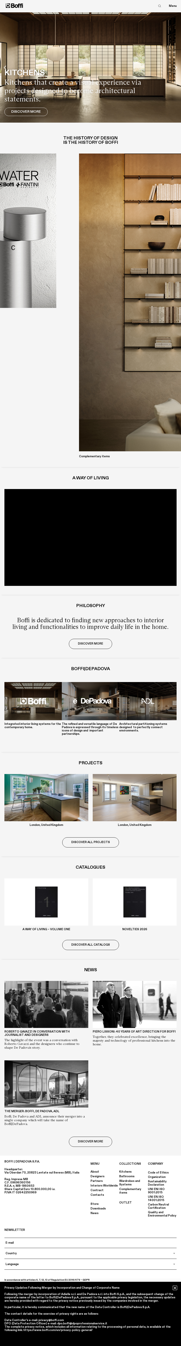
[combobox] (90, 1253)
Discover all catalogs (90, 945)
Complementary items (130, 1190)
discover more (90, 643)
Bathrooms (126, 1176)
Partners (96, 1181)
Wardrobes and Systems (129, 1182)
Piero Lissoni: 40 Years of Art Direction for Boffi (134, 1031)
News (94, 1213)
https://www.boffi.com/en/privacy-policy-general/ (58, 1330)
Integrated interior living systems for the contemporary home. (32, 725)
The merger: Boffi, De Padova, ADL (31, 1111)
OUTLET (125, 1202)
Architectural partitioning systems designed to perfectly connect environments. (143, 727)
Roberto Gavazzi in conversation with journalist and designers (37, 1033)
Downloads (98, 1208)
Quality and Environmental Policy (162, 1214)
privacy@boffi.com (51, 1320)
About (94, 1172)
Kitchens (125, 1172)
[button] (5, 67)
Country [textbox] (11, 1253)
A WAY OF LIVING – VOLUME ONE (46, 929)
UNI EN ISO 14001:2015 (156, 1198)
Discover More (26, 111)
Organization (157, 1177)
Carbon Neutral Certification (158, 1206)
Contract (97, 1190)
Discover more (90, 1141)
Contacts (97, 1195)
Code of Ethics (158, 1172)
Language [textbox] (12, 1264)
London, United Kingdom (46, 825)
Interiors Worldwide (104, 1185)
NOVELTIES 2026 (134, 929)
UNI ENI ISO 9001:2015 (156, 1190)
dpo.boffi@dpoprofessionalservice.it (82, 1323)
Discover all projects (90, 842)
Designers (97, 1176)
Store (94, 1204)
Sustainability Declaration (157, 1183)
